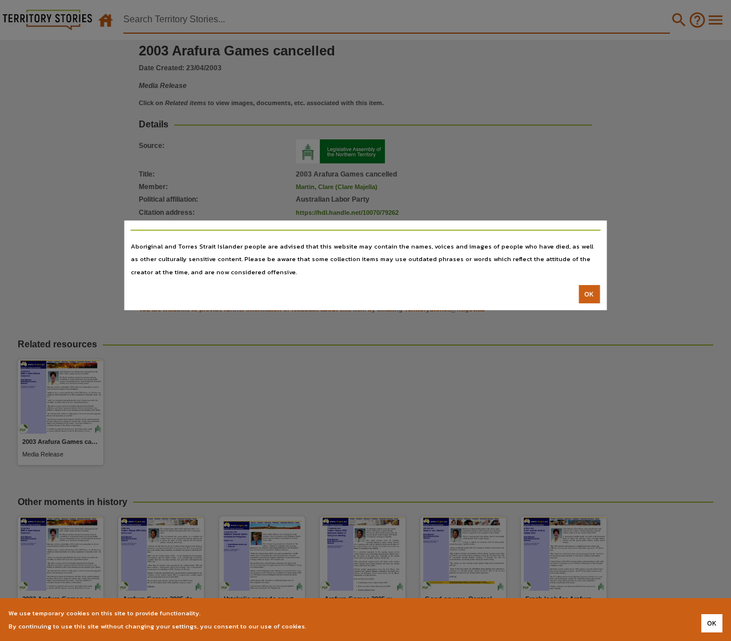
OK (589, 294)
